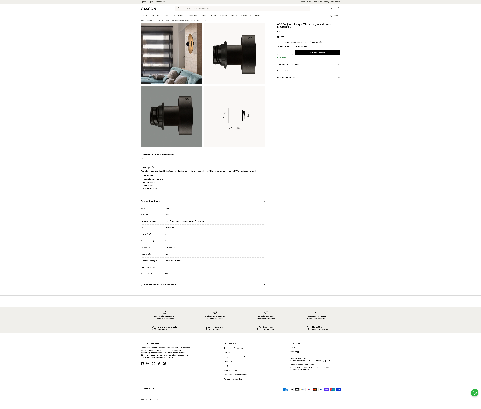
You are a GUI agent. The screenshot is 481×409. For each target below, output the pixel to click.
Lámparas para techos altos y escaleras (240, 357)
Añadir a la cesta (317, 52)
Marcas (234, 15)
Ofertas (258, 15)
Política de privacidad (233, 379)
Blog (226, 365)
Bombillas (193, 15)
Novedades (246, 15)
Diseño (204, 15)
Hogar (213, 15)
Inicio (143, 20)
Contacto (228, 361)
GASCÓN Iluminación (152, 400)
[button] (338, 8)
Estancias (155, 15)
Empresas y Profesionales (330, 2)
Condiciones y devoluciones (235, 374)
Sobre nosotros (230, 370)
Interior (144, 15)
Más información (315, 42)
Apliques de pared (153, 20)
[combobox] (242, 8)
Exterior (167, 15)
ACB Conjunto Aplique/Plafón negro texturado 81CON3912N (184, 20)
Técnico (223, 15)
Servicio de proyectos (308, 2)
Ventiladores (179, 15)
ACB (278, 31)
